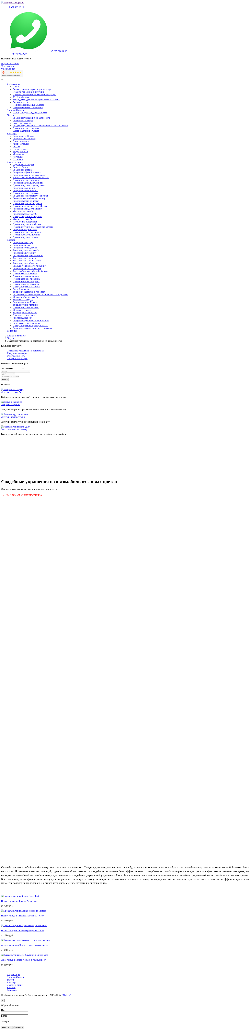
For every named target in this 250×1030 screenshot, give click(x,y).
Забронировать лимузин (25, 312)
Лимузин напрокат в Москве (27, 268)
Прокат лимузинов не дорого (27, 203)
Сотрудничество (21, 102)
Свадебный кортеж (22, 170)
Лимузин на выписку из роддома (29, 175)
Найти (5, 379)
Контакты (12, 331)
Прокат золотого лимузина (26, 284)
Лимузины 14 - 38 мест (24, 138)
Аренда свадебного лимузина (27, 216)
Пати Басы (18, 159)
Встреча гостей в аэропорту (26, 323)
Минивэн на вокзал (22, 310)
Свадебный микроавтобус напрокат (30, 195)
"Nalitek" (66, 995)
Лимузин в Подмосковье (25, 229)
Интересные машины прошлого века (31, 177)
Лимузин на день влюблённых (28, 183)
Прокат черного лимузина (26, 276)
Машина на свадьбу (22, 219)
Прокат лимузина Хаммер (25, 193)
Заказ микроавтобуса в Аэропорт (29, 292)
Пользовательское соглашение (28, 107)
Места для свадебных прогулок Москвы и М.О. (36, 99)
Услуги (10, 115)
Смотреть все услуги (17, 358)
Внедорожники (20, 151)
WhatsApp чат (8, 69)
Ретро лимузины (21, 141)
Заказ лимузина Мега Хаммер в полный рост (23, 960)
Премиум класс (20, 149)
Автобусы (18, 157)
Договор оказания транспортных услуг (32, 89)
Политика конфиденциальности (28, 105)
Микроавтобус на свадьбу (25, 297)
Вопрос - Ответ (20, 167)
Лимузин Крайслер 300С (25, 214)
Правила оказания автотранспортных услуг (34, 94)
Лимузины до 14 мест (23, 136)
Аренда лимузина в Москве (26, 286)
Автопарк (12, 133)
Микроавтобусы (21, 144)
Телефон (5, 1021)
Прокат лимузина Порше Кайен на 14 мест (22, 915)
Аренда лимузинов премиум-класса (30, 325)
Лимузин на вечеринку (24, 253)
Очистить (6, 1027)
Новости (11, 240)
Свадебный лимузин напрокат (28, 255)
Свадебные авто (21, 289)
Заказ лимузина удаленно (25, 305)
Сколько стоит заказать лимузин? (29, 266)
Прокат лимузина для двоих (27, 180)
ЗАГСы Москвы (21, 97)
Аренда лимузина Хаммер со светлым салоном (24, 945)
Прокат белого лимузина (25, 273)
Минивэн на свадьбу (23, 299)
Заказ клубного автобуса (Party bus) (30, 271)
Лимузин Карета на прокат (26, 201)
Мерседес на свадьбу (23, 211)
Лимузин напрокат (22, 245)
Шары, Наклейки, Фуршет (26, 131)
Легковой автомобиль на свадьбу (29, 198)
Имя (3, 1010)
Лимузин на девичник (24, 188)
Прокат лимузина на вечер (26, 307)
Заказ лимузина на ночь (24, 258)
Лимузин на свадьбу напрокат (27, 208)
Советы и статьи (15, 162)
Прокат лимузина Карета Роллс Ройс (19, 901)
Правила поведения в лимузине (28, 92)
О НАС (16, 86)
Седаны (16, 146)
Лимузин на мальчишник (25, 190)
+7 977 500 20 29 (16, 7)
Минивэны (18, 154)
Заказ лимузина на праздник (27, 260)
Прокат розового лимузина (26, 281)
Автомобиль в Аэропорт (25, 221)
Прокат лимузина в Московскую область (33, 227)
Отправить (18, 1027)
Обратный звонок (10, 63)
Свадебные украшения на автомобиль (31, 118)
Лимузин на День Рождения (27, 172)
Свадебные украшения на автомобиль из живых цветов (40, 125)
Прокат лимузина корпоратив (27, 232)
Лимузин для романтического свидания (32, 328)
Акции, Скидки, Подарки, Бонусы (30, 112)
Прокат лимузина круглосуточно (29, 185)
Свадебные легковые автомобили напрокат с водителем (40, 294)
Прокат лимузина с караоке (26, 128)
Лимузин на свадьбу (23, 242)
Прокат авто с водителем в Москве (30, 206)
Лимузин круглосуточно (25, 247)
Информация (13, 84)
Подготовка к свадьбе (23, 164)
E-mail (4, 1016)
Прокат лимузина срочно (25, 237)
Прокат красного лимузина (26, 279)
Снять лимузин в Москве (25, 302)
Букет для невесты (22, 123)
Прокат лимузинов (16, 335)
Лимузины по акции (23, 120)
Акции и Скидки (15, 110)
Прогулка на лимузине (24, 315)
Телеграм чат (7, 66)
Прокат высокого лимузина (26, 234)
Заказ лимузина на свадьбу (26, 250)
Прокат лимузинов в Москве (27, 224)
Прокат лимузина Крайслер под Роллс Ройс (22, 930)
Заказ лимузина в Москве (25, 263)
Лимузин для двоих (22, 318)
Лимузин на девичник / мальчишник (31, 320)
